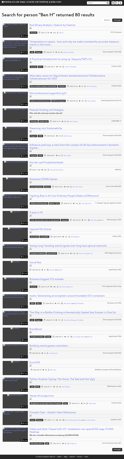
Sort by (106, 20)
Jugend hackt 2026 (114, 336)
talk (32, 52)
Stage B (33, 156)
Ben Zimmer (74, 121)
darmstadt (34, 237)
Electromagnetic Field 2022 (112, 353)
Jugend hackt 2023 (114, 270)
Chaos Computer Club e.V (46, 457)
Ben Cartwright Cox (66, 287)
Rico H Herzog (92, 86)
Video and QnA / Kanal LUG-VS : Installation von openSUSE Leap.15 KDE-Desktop (72, 431)
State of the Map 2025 (113, 186)
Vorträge (34, 121)
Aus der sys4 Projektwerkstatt (46, 162)
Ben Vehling (70, 420)
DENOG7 (118, 170)
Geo (65, 403)
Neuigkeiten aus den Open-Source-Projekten (46, 403)
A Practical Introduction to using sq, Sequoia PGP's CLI (61, 59)
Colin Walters (79, 303)
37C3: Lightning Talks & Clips (111, 286)
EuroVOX (35, 362)
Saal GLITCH (51, 253)
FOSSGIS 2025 (116, 86)
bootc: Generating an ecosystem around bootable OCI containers (67, 296)
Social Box (35, 262)
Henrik (52, 270)
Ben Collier (67, 156)
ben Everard (53, 353)
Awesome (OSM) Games (43, 179)
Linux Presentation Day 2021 (111, 443)
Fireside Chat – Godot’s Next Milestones (53, 412)
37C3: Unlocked (116, 32)
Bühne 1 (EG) (54, 203)
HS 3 (40, 67)
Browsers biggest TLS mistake (47, 279)
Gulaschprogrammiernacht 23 (111, 100)
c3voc (86, 457)
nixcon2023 (44, 237)
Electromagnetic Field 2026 (112, 52)
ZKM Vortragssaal (58, 101)
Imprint (72, 457)
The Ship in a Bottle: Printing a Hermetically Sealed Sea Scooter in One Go (73, 312)
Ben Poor (53, 370)
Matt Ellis (77, 420)
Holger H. (73, 444)
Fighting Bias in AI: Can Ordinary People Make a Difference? (64, 196)
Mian (82, 337)
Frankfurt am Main (37, 337)
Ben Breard (67, 303)
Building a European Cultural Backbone (108, 370)
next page (117, 20)
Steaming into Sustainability (46, 128)
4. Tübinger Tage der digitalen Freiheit (108, 203)
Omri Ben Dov (86, 203)
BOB (37, 387)
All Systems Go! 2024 (114, 303)
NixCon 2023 (117, 236)
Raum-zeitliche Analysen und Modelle (43, 86)
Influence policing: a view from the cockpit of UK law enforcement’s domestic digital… (74, 147)
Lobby (48, 337)
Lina (75, 337)
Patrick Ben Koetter (57, 170)
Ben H (61, 33)
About (59, 457)
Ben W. (90, 337)
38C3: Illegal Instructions (113, 253)
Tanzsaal (65, 220)
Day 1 (39, 303)
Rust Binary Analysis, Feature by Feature (52, 25)
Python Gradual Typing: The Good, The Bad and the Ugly (62, 379)
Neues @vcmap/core (42, 396)
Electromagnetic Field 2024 (112, 135)
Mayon (47, 187)
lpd (47, 444)
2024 (40, 136)
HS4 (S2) (62, 86)
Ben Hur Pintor (78, 187)
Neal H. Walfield (70, 67)
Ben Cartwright (68, 52)
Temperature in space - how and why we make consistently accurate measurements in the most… (75, 43)
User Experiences (36, 187)
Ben (92, 220)
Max (95, 220)
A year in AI (36, 212)
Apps (65, 457)
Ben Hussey (68, 136)
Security (33, 33)
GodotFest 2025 (116, 420)
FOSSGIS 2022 (116, 403)
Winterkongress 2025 (114, 220)
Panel (32, 420)
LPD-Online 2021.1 (37, 444)
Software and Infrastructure (40, 101)
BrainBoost (36, 329)
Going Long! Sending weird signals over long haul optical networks (68, 246)
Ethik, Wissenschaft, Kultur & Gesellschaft (45, 220)
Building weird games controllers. (49, 346)
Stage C (38, 52)
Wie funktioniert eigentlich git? (48, 93)
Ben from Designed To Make (73, 320)
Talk (32, 387)
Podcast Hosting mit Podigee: (47, 110)
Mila (78, 337)
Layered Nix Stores (40, 229)
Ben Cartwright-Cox (86, 253)
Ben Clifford (66, 387)
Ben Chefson (92, 101)
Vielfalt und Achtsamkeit (39, 203)
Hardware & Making (38, 253)
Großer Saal (43, 121)
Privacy (79, 457)
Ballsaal (39, 420)
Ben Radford (75, 237)
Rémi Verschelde (89, 420)
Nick (102, 220)
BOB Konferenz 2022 (114, 386)
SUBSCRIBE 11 (116, 121)
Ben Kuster (92, 403)
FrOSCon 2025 (116, 66)
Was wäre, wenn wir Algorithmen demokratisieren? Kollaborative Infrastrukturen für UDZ (67, 77)
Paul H (60, 270)
